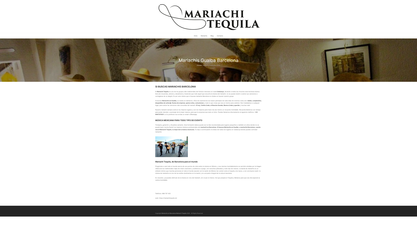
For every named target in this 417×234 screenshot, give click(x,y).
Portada (199, 65)
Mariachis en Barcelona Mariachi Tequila (174, 213)
